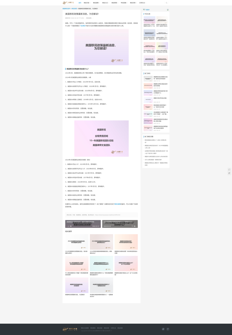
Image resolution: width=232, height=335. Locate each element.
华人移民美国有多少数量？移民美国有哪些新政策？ (76, 273)
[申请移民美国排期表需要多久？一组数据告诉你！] (101, 285)
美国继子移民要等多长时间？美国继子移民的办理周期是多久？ (161, 25)
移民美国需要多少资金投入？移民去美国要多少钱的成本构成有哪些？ (149, 51)
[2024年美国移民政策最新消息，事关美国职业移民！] (76, 242)
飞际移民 (83, 26)
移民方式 (105, 3)
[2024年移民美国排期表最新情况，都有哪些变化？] (101, 242)
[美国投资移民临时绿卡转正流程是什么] (148, 91)
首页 (80, 3)
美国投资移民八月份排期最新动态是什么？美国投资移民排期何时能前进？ (149, 25)
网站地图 (120, 328)
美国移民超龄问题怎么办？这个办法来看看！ (126, 273)
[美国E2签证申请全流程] (148, 98)
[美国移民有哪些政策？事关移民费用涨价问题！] (126, 242)
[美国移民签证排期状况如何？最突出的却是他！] (148, 77)
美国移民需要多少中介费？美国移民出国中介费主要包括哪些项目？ (161, 38)
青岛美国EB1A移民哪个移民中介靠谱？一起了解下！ (161, 114)
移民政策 (96, 3)
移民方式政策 (85, 328)
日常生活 (142, 3)
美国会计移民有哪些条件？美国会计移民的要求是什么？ (161, 51)
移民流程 (99, 328)
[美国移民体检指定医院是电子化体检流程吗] (148, 126)
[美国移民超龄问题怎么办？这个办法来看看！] (126, 263)
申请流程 (123, 3)
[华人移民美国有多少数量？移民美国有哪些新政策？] (76, 263)
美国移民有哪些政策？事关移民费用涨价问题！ (126, 252)
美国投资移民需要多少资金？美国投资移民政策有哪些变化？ (149, 64)
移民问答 (86, 3)
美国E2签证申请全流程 (160, 98)
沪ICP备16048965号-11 (106, 330)
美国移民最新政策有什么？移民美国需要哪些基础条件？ (101, 273)
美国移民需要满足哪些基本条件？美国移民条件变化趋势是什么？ (149, 38)
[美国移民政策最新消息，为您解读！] (76, 285)
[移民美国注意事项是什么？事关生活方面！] (148, 105)
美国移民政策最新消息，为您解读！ (75, 294)
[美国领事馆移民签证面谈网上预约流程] (148, 119)
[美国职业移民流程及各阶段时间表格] (148, 84)
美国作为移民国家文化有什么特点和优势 (156, 156)
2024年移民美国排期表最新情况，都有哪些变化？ (101, 252)
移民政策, (89, 18)
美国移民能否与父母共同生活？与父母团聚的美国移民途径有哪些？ (161, 64)
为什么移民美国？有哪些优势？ (153, 159)
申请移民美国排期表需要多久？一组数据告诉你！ (101, 295)
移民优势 (132, 3)
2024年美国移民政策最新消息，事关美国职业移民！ (76, 252)
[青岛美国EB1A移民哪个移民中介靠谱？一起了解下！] (148, 112)
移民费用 (114, 3)
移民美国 (117, 204)
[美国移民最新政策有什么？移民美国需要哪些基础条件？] (101, 263)
